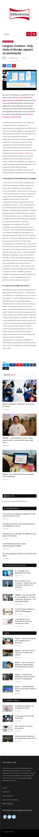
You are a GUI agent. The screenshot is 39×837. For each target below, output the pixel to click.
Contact (5, 788)
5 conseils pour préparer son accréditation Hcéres (24, 707)
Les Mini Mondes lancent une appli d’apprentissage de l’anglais (14, 545)
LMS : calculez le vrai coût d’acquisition (24, 727)
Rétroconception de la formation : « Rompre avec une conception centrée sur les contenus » (25, 584)
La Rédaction (13, 58)
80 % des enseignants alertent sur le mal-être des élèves (19, 555)
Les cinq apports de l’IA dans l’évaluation (24, 717)
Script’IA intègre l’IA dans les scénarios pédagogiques (24, 610)
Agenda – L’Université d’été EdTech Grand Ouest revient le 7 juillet (25, 689)
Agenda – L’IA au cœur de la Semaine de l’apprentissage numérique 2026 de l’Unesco (24, 665)
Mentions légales (7, 803)
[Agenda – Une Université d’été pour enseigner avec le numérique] (19, 461)
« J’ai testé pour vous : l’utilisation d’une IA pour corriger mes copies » (23, 621)
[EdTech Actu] (20, 14)
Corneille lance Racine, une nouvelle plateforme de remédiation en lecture (19, 525)
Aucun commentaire (15, 61)
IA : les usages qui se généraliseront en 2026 (22, 572)
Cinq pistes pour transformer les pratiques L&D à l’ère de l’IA (25, 737)
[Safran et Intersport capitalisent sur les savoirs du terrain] (19, 391)
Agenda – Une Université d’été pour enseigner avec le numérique (18, 475)
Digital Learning (8, 41)
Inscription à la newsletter (10, 800)
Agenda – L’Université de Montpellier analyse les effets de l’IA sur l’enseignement (25, 677)
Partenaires (6, 792)
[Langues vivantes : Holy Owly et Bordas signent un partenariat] (19, 80)
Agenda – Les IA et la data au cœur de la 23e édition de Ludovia (25, 653)
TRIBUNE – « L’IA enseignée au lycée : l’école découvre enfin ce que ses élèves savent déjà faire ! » (17, 440)
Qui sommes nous (8, 796)
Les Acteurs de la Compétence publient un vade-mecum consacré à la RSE (19, 515)
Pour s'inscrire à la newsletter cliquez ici (15, 501)
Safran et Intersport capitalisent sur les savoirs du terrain (18, 405)
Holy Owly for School (23, 153)
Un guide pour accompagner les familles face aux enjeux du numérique (19, 535)
